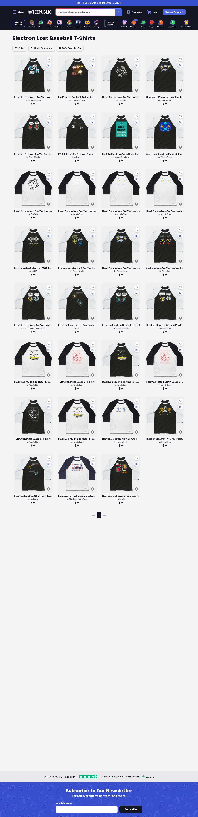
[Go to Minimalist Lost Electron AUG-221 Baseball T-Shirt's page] (33, 245)
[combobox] (85, 12)
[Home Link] (39, 12)
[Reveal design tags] (48, 90)
